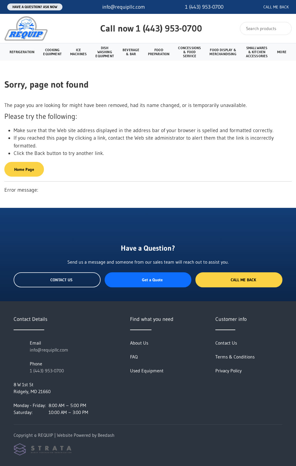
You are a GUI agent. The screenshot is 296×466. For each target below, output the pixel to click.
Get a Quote (152, 279)
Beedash (106, 435)
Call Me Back (243, 279)
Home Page (24, 169)
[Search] (283, 28)
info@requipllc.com (49, 350)
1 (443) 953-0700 (169, 28)
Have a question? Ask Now (34, 7)
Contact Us (61, 279)
